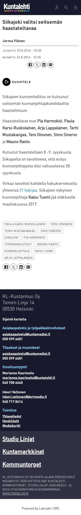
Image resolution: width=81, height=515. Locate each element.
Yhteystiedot (11, 416)
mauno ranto (47, 244)
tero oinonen (61, 224)
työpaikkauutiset (18, 244)
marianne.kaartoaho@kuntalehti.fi (28, 377)
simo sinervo (50, 231)
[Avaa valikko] (56, 7)
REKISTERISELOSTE (15, 493)
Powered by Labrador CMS (40, 508)
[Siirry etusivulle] (17, 7)
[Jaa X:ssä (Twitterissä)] (37, 65)
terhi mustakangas (20, 231)
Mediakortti (11, 425)
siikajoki (11, 237)
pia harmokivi (34, 237)
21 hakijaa (27, 190)
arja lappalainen (19, 258)
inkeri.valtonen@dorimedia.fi (24, 396)
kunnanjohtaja (17, 251)
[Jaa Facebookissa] (30, 65)
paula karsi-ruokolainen (25, 224)
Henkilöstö (10, 421)
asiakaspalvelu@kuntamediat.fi (26, 334)
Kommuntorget (21, 464)
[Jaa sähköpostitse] (50, 65)
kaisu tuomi (44, 251)
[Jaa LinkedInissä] (43, 65)
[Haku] (66, 7)
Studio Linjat (18, 438)
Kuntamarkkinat (23, 451)
